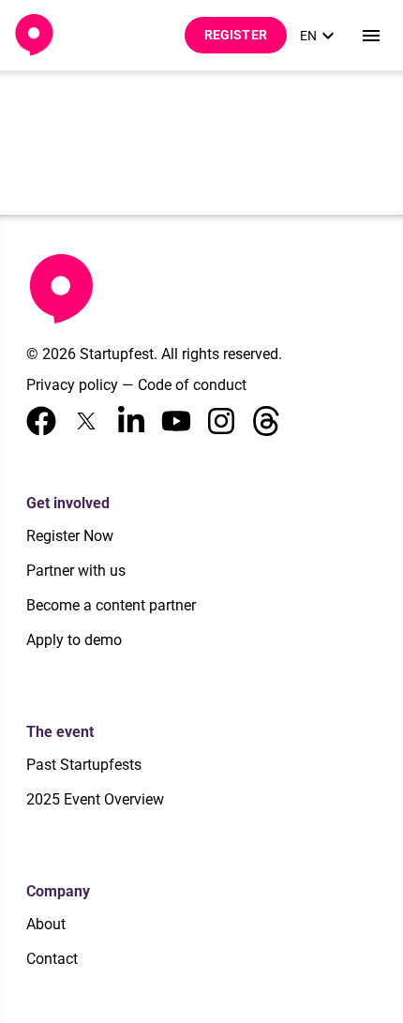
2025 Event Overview (95, 799)
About (46, 924)
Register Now (69, 536)
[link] (319, 35)
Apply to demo (74, 640)
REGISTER (235, 34)
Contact (52, 959)
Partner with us (76, 570)
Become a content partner (111, 605)
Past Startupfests (84, 765)
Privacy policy (72, 385)
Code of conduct (192, 385)
